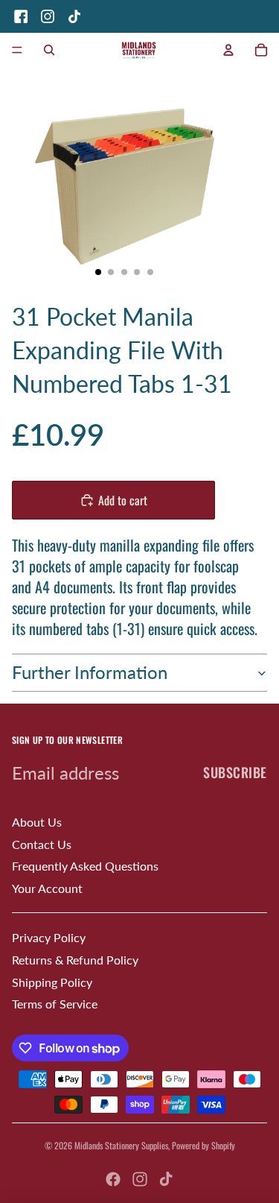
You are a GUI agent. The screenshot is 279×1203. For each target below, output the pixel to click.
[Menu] (17, 50)
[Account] (228, 50)
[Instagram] (48, 16)
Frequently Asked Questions (85, 866)
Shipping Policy (52, 982)
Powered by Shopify (203, 1145)
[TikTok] (74, 16)
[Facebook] (21, 16)
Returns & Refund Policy (75, 960)
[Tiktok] (166, 1179)
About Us (37, 822)
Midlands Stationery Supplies (121, 1145)
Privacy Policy (49, 937)
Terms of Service (54, 1004)
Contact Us (41, 844)
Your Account (47, 888)
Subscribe (235, 772)
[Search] (49, 50)
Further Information (89, 672)
